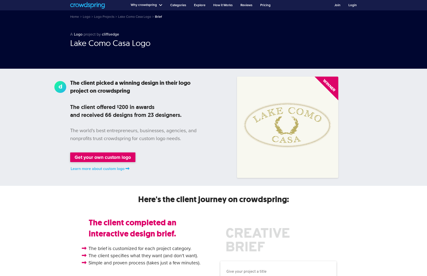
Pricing (265, 5)
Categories (178, 5)
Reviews (246, 5)
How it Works (223, 5)
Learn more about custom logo (98, 168)
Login (352, 5)
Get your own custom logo (103, 157)
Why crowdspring (144, 5)
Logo (78, 34)
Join (337, 5)
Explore (199, 5)
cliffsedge (110, 34)
